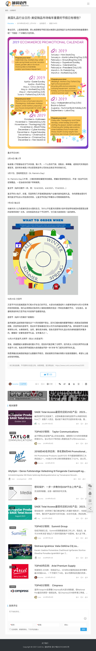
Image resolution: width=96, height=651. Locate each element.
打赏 (49, 384)
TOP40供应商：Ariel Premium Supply (55, 565)
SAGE (12, 413)
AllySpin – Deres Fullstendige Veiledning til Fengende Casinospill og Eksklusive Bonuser (45, 471)
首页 (6, 10)
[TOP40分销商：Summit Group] (20, 532)
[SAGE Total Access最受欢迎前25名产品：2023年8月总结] (20, 512)
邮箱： (40, 625)
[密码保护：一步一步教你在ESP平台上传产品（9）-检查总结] (20, 492)
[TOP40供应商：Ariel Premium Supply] (20, 571)
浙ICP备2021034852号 (60, 647)
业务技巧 (42, 23)
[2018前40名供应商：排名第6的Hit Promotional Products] (20, 457)
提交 (83, 629)
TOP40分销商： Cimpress (48, 585)
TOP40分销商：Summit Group (51, 526)
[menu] (88, 4)
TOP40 (12, 433)
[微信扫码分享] (60, 384)
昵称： (13, 625)
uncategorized (21, 479)
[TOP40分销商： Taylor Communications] (20, 437)
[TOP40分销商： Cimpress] (20, 591)
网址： (66, 625)
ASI (11, 488)
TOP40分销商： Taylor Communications (56, 431)
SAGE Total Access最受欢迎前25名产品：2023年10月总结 (60, 412)
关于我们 (45, 643)
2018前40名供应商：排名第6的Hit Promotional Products (59, 451)
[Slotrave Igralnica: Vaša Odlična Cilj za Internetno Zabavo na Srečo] (20, 551)
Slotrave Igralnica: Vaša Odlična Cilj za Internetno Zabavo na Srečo (55, 546)
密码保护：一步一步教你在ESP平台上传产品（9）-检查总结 (57, 487)
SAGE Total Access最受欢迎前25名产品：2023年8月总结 (60, 506)
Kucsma (11, 23)
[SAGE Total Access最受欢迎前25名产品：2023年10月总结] (20, 417)
